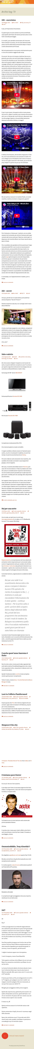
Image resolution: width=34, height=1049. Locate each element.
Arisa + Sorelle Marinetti (21, 680)
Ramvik (25, 467)
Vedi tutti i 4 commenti (8, 685)
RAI (16, 513)
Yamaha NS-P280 (13, 415)
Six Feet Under (13, 779)
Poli (13, 703)
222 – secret (7, 291)
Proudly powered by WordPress (17, 1045)
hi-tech (15, 357)
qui (7, 257)
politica (13, 513)
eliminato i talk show (9, 566)
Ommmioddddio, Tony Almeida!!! (16, 846)
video (22, 729)
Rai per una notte (9, 509)
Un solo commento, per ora (10, 500)
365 (22, 22)
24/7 (3, 910)
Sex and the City (10, 729)
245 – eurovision (9, 20)
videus (26, 760)
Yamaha (10, 358)
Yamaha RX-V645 (17, 396)
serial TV (14, 698)
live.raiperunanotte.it (8, 519)
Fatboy (24, 455)
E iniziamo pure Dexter (11, 775)
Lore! (4, 24)
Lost (10, 698)
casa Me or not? (24, 357)
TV (29, 22)
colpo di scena (16, 865)
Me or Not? (15, 22)
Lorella (18, 674)
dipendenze (6, 850)
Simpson (16, 729)
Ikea (29, 357)
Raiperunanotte (6, 560)
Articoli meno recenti (14, 1036)
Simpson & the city (9, 725)
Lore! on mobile (24, 698)
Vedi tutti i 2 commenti (8, 1025)
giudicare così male (15, 855)
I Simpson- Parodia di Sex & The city (12, 760)
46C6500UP (19, 373)
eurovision (26, 22)
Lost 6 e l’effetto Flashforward (14, 694)
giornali (9, 513)
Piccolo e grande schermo (19, 511)
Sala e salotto (7, 354)
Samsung (4, 358)
